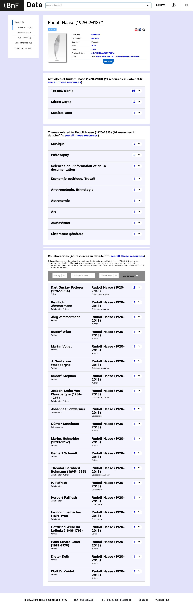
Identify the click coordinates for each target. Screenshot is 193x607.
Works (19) (19, 22)
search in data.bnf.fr (54, 5)
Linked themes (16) (23, 43)
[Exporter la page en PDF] (136, 31)
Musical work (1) (24, 38)
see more (108, 61)
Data (34, 5)
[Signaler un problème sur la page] (101, 22)
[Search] (148, 5)
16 (133, 91)
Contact (143, 600)
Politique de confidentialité (116, 600)
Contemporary (129, 276)
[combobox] (98, 5)
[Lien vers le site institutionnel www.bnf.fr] (12, 5)
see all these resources (64, 82)
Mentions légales (83, 600)
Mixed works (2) (24, 33)
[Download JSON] (143, 31)
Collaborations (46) (23, 48)
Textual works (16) (25, 28)
